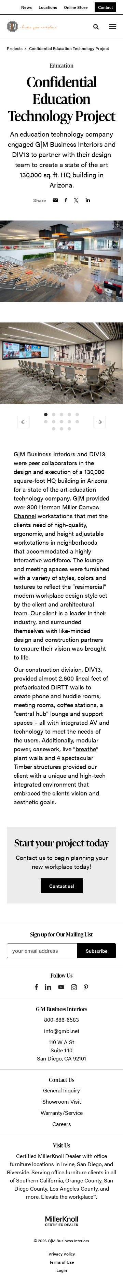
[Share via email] (55, 200)
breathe (86, 748)
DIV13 (97, 454)
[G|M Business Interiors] (32, 26)
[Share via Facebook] (66, 200)
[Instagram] (74, 987)
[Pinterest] (86, 987)
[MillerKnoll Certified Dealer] (62, 1221)
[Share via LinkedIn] (87, 200)
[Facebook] (36, 987)
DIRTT (60, 687)
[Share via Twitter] (76, 200)
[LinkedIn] (48, 987)
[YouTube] (61, 987)
